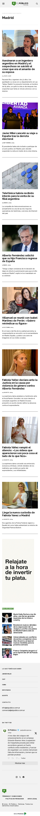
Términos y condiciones (12, 796)
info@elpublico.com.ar (11, 708)
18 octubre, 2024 (7, 327)
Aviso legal (32, 799)
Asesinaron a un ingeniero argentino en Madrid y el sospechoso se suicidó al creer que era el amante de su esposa (18, 66)
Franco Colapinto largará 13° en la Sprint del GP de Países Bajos (25, 653)
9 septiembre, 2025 (8, 142)
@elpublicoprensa (25, 730)
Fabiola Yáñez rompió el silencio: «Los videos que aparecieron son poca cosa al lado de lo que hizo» (19, 452)
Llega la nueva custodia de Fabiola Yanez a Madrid (18, 514)
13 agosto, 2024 (7, 392)
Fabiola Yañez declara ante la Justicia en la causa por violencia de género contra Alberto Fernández (19, 384)
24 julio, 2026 (6, 76)
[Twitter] (20, 777)
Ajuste (5, 695)
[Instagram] (16, 777)
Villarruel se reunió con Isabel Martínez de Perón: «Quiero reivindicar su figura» (19, 320)
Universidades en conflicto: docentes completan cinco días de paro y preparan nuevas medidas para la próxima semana (25, 641)
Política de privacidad (15, 799)
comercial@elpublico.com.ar (13, 710)
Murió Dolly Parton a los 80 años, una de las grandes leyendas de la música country (24, 617)
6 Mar (9, 733)
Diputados (6, 690)
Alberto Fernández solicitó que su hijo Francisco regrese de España (19, 258)
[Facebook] (23, 777)
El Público (12, 730)
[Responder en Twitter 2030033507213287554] (9, 758)
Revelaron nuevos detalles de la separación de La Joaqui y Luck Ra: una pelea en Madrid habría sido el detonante (25, 629)
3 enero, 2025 (6, 265)
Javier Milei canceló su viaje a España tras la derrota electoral (19, 136)
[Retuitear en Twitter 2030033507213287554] (13, 758)
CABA (4, 684)
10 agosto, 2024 (7, 460)
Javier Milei (6, 674)
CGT (3, 679)
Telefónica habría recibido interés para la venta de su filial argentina (18, 196)
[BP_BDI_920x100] (20, 814)
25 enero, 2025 (6, 202)
